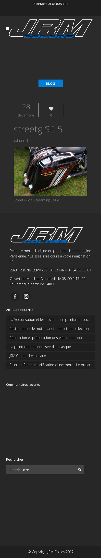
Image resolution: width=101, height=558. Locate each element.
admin (19, 140)
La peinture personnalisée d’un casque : (41, 346)
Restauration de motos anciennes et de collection (49, 328)
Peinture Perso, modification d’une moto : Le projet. (50, 364)
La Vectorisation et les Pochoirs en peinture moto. (49, 319)
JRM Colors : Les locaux (28, 355)
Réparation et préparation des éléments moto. (47, 337)
